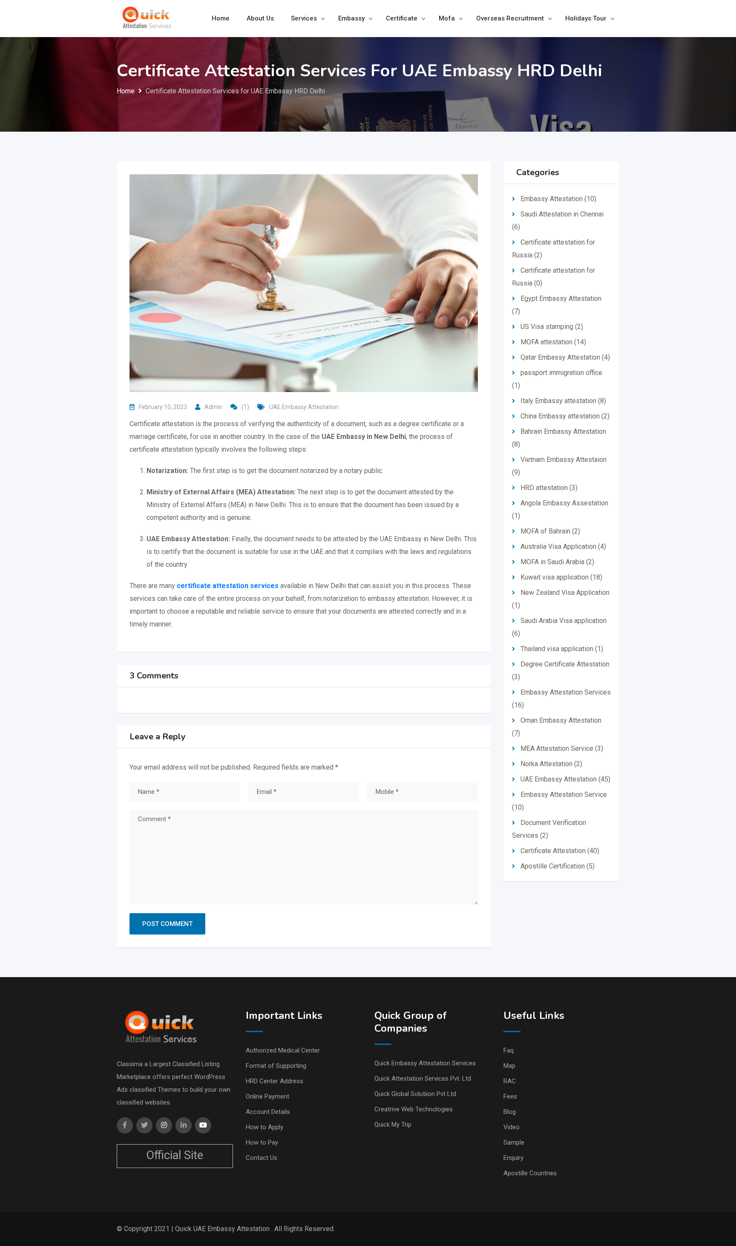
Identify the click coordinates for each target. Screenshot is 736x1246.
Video (511, 1127)
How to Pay (262, 1142)
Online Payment (267, 1096)
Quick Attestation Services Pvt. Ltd (422, 1078)
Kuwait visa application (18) (561, 577)
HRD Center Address (274, 1081)
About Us (260, 18)
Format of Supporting (276, 1066)
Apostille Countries (530, 1173)
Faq (508, 1050)
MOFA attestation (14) (553, 342)
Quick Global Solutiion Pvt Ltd (415, 1094)
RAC (509, 1081)
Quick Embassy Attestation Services (425, 1063)
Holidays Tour (586, 18)
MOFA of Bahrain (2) (550, 531)
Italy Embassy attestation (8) (563, 401)
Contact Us (261, 1158)
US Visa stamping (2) (551, 327)
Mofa (447, 18)
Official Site (174, 1155)
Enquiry (513, 1158)
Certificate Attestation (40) (559, 851)
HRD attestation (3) (549, 488)
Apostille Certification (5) (557, 866)
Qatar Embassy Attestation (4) (565, 357)
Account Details (268, 1112)
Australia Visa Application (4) (563, 546)
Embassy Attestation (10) (558, 199)
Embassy (351, 18)
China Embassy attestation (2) (565, 416)
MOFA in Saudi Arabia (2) (557, 562)
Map (509, 1066)
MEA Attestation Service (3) (561, 748)
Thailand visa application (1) (561, 649)
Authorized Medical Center (283, 1050)
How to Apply (264, 1127)
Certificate (401, 18)
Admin (213, 407)
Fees (510, 1096)
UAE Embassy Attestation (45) (565, 779)
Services (304, 18)
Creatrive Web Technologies (413, 1109)
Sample (513, 1142)
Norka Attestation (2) (551, 764)
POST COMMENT (167, 924)
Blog (509, 1112)
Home (221, 18)
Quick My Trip (392, 1124)
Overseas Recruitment (510, 18)
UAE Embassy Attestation (304, 407)
